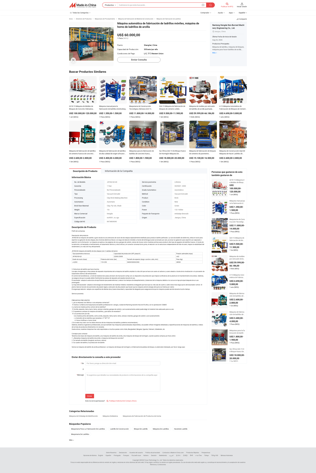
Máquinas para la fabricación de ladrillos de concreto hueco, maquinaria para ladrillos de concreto (237, 331)
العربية (171, 455)
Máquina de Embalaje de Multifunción (83, 416)
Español (108, 455)
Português (117, 455)
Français (126, 455)
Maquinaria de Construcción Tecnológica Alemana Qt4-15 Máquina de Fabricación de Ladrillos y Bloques (237, 220)
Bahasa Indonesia (227, 455)
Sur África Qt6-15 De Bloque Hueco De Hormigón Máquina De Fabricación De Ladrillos (237, 350)
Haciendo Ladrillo (180, 429)
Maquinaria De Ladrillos (80, 434)
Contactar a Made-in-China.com (173, 452)
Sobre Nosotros (111, 452)
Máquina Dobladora (110, 416)
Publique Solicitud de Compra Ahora (122, 401)
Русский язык (136, 455)
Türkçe (206, 455)
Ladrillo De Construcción (119, 429)
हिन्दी (191, 455)
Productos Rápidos (192, 452)
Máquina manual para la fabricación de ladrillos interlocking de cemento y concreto (237, 202)
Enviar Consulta (139, 59)
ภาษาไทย (198, 455)
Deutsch (154, 455)
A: (83, 369)
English (100, 455)
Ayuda (220, 12)
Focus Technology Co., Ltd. (153, 460)
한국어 (178, 455)
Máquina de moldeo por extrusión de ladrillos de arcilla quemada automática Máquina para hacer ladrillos (237, 257)
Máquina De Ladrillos (161, 429)
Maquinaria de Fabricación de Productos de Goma (142, 416)
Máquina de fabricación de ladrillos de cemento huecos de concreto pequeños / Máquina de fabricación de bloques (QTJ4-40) (237, 294)
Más (214, 52)
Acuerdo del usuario (136, 452)
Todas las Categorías (80, 12)
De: (82, 363)
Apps (231, 12)
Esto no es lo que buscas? (95, 401)
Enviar (89, 396)
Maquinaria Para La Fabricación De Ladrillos (88, 429)
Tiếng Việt (214, 455)
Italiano (145, 455)
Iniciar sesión (242, 6)
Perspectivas (206, 452)
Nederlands (163, 455)
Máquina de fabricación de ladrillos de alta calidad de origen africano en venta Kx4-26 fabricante (237, 313)
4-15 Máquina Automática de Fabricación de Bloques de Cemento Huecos (237, 276)
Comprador (204, 12)
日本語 (185, 455)
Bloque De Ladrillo (141, 429)
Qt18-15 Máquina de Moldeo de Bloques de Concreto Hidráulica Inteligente (237, 181)
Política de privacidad (152, 452)
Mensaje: (80, 375)
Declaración (123, 452)
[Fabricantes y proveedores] (82, 5)
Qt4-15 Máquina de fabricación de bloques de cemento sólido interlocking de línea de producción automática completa (237, 239)
